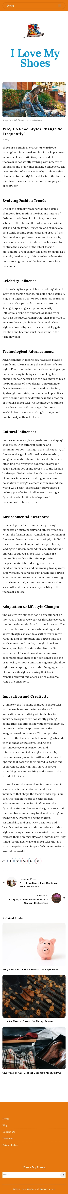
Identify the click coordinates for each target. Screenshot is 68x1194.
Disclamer (8, 1138)
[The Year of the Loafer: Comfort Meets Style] (34, 1048)
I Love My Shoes (35, 58)
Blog (5, 1125)
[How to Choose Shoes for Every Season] (34, 996)
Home (5, 1118)
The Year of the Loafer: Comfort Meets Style (31, 1072)
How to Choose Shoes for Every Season (28, 1021)
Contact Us (8, 1131)
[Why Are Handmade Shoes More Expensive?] (34, 944)
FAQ (7, 139)
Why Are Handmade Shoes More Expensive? (31, 969)
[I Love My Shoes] (34, 29)
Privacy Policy (10, 1145)
